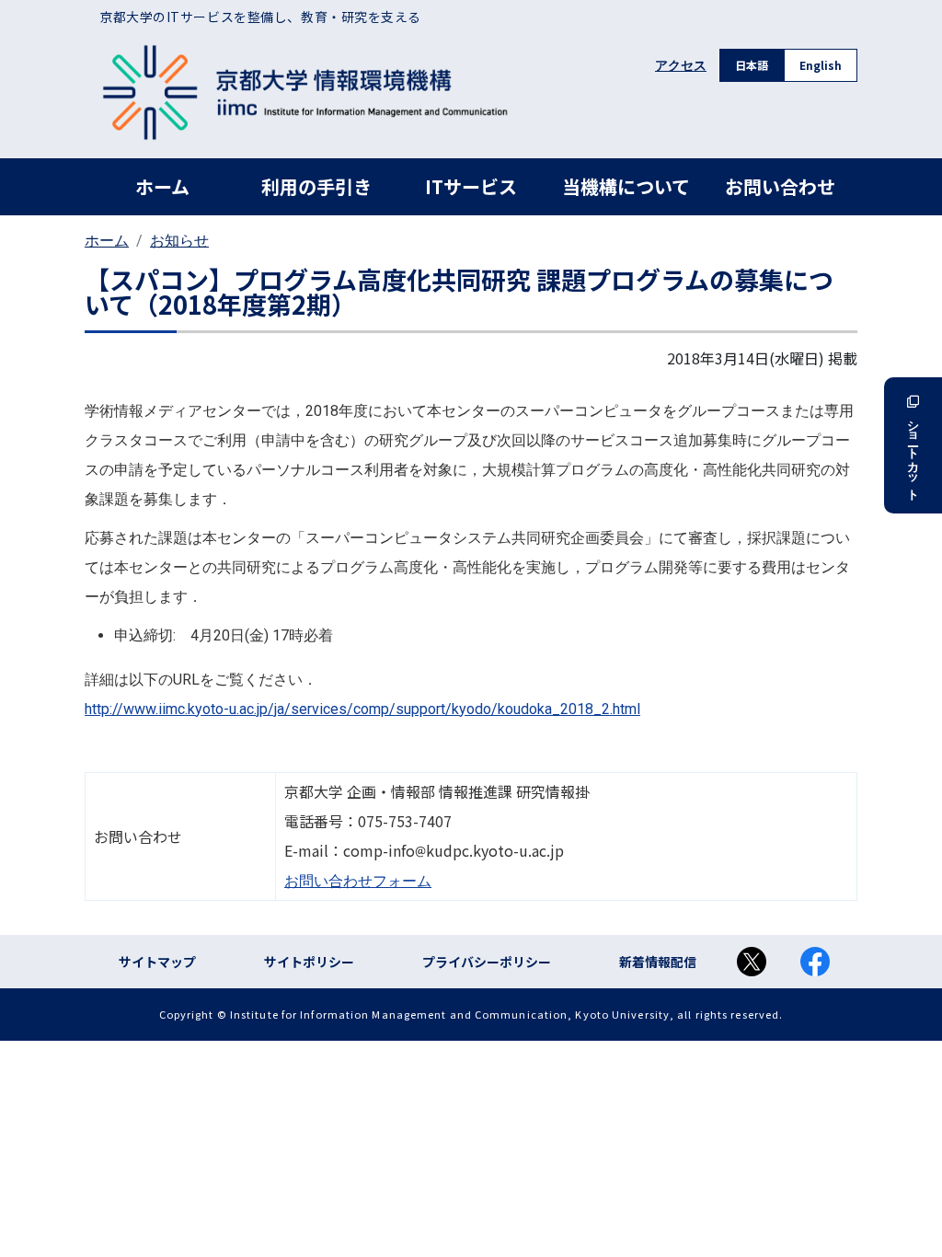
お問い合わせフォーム (357, 881)
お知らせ (179, 240)
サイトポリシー (309, 961)
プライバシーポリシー (486, 961)
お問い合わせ (780, 186)
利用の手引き (316, 186)
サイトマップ (157, 961)
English (820, 65)
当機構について (626, 186)
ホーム (162, 186)
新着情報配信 (657, 961)
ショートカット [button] (913, 453)
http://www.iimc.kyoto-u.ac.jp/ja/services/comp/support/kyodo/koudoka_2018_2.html (362, 709)
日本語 (751, 65)
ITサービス (471, 186)
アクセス (680, 65)
